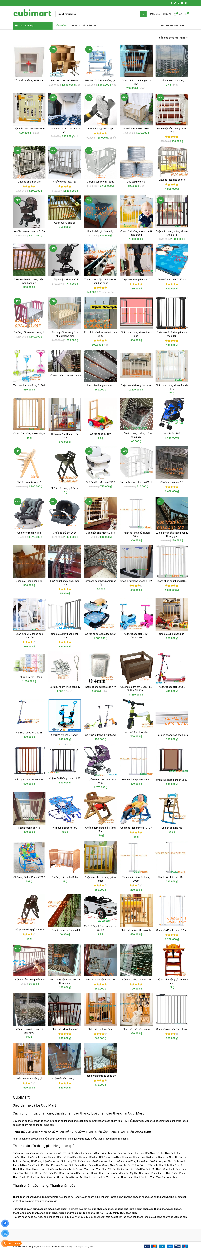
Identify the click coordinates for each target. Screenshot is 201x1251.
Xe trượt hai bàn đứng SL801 (29, 385)
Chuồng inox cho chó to (172, 179)
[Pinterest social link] (186, 3)
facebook (99, 1216)
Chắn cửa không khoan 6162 (136, 580)
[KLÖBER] (100, 1235)
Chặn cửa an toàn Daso (100, 1029)
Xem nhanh (43, 56)
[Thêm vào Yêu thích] (43, 62)
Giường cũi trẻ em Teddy (100, 181)
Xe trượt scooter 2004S (29, 732)
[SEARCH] (143, 14)
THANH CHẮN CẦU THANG (101, 1131)
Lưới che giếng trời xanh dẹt (136, 979)
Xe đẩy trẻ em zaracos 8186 (29, 231)
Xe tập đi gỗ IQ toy (100, 433)
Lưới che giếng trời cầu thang (65, 375)
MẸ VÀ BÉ (49, 1131)
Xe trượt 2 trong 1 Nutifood (100, 734)
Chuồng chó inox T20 (65, 181)
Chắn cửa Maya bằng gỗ (65, 1029)
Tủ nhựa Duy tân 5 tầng (29, 677)
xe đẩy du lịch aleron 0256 (64, 279)
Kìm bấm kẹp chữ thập (100, 128)
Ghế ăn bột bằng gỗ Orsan (64, 488)
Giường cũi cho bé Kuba (65, 877)
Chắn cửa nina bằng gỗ (171, 633)
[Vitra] (25, 1235)
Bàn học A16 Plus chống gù (100, 80)
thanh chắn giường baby (100, 231)
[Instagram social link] (178, 3)
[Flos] (175, 1235)
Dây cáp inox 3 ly (136, 181)
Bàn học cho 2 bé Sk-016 (65, 80)
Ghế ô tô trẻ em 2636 (65, 532)
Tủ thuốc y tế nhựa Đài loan (29, 80)
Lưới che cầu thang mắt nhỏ (29, 979)
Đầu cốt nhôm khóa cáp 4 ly (100, 686)
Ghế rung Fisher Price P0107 (136, 827)
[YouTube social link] (182, 3)
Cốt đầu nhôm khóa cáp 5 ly (65, 686)
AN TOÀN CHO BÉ (70, 1131)
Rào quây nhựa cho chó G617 (136, 482)
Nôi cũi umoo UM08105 (136, 128)
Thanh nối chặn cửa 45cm (136, 779)
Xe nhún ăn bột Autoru (65, 827)
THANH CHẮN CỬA (129, 1131)
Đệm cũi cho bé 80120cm (172, 279)
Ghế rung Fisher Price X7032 (29, 877)
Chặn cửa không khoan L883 (171, 779)
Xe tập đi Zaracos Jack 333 (100, 633)
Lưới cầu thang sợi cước (100, 385)
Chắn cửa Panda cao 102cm (171, 930)
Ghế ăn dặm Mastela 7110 (100, 482)
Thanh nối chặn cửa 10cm (172, 877)
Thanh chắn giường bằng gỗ (100, 1075)
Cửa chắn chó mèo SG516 (100, 532)
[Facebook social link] (171, 3)
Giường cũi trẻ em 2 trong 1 (29, 332)
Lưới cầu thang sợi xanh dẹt (65, 930)
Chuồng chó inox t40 (29, 181)
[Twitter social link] (175, 3)
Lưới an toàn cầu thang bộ (100, 979)
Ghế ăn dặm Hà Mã (171, 827)
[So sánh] (43, 49)
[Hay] (150, 1235)
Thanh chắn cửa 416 (29, 827)
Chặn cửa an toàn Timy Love (171, 1029)
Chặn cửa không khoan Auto (136, 930)
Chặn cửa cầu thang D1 (65, 1078)
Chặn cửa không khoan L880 (64, 778)
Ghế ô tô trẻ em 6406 (29, 532)
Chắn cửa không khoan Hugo (29, 433)
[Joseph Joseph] (125, 1235)
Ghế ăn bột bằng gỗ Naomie (29, 929)
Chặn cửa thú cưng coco (136, 1029)
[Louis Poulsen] (75, 1235)
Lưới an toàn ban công (172, 80)
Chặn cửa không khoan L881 (29, 779)
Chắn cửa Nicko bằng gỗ (29, 1078)
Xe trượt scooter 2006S (172, 686)
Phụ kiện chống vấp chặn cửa (172, 734)
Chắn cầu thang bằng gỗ (29, 580)
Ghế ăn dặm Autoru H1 (29, 482)
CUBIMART (32, 1131)
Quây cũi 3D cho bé (64, 222)
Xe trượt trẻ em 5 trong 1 (65, 734)
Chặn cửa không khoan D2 (136, 279)
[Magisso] (50, 1235)
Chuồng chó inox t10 (171, 482)
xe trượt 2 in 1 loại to (136, 732)
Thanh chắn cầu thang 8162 (172, 580)
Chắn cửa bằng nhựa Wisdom (29, 128)
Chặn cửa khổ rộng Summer (136, 385)
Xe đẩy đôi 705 (171, 433)
